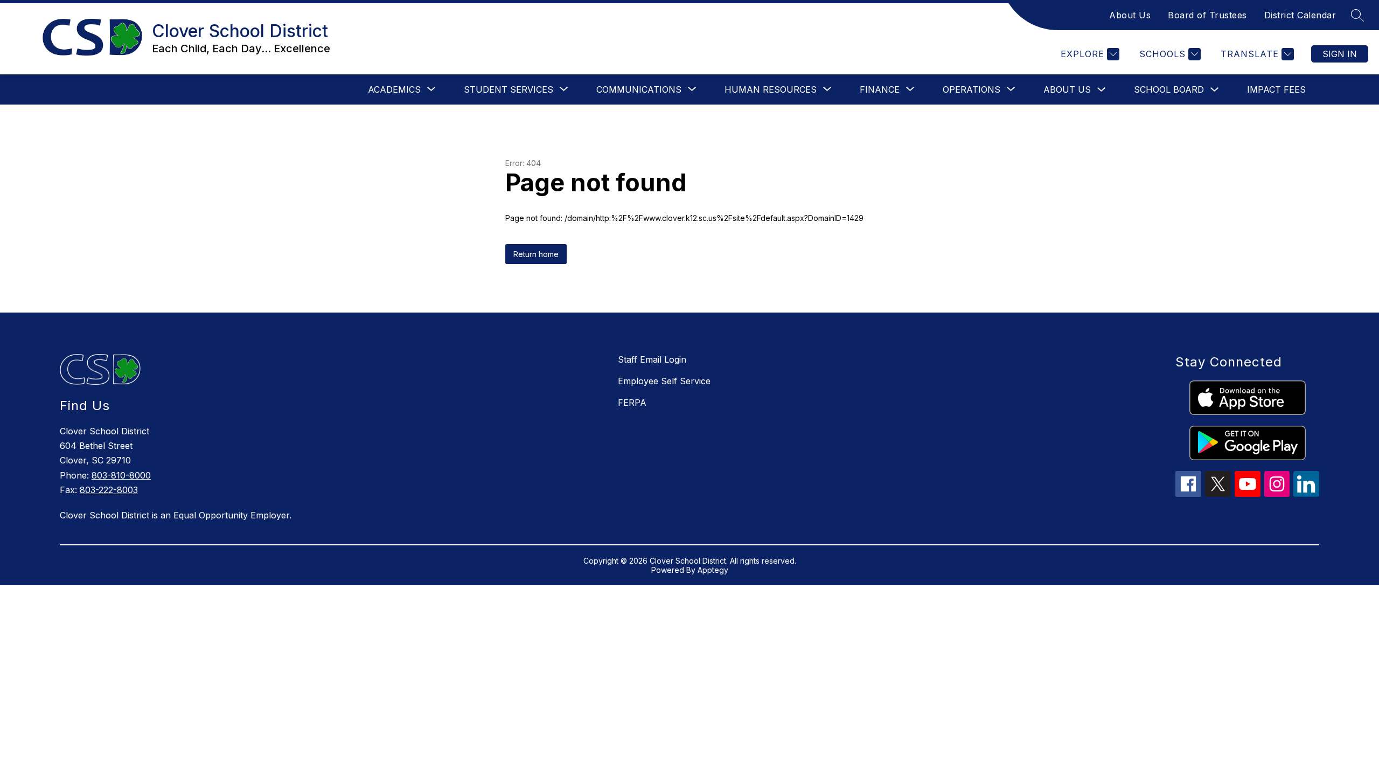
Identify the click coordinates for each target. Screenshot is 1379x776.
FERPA (632, 402)
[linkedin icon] (1306, 493)
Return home (536, 254)
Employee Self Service (664, 381)
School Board (1169, 89)
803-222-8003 (109, 489)
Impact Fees (1276, 89)
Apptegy (713, 569)
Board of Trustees (1207, 15)
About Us (1130, 15)
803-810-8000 (121, 475)
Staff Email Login (652, 359)
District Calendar (1300, 15)
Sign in (1339, 53)
